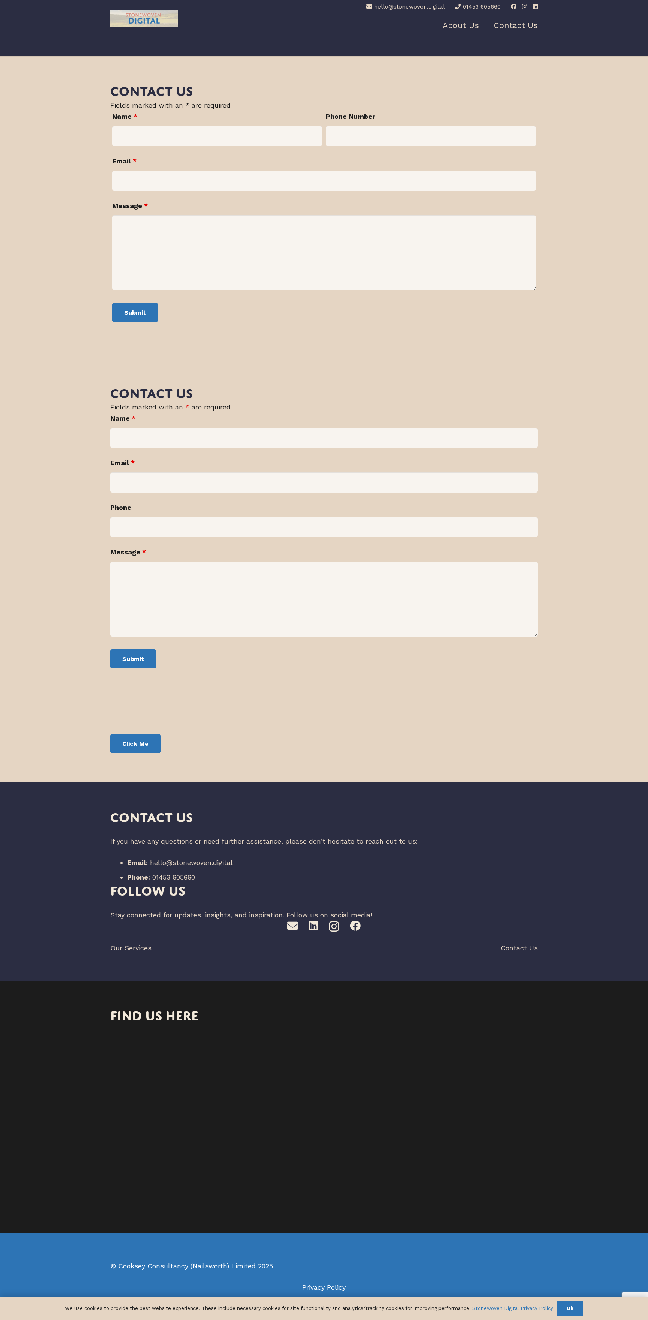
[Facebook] (513, 6)
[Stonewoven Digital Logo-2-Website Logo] (144, 18)
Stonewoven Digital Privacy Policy (512, 1308)
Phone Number (350, 116)
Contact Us (519, 948)
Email (124, 161)
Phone (120, 507)
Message (130, 206)
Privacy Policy (324, 1287)
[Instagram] (524, 7)
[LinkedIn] (535, 6)
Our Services (131, 948)
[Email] (292, 926)
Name (124, 116)
